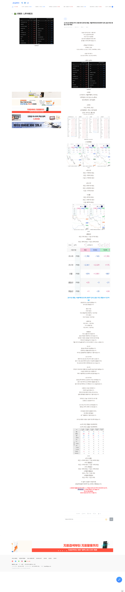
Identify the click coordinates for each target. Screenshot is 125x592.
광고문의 (50, 558)
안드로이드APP (39, 558)
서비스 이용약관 (14, 558)
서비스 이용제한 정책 (30, 558)
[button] (58, 550)
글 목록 (78, 513)
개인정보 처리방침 (22, 558)
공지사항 (45, 558)
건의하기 (55, 558)
